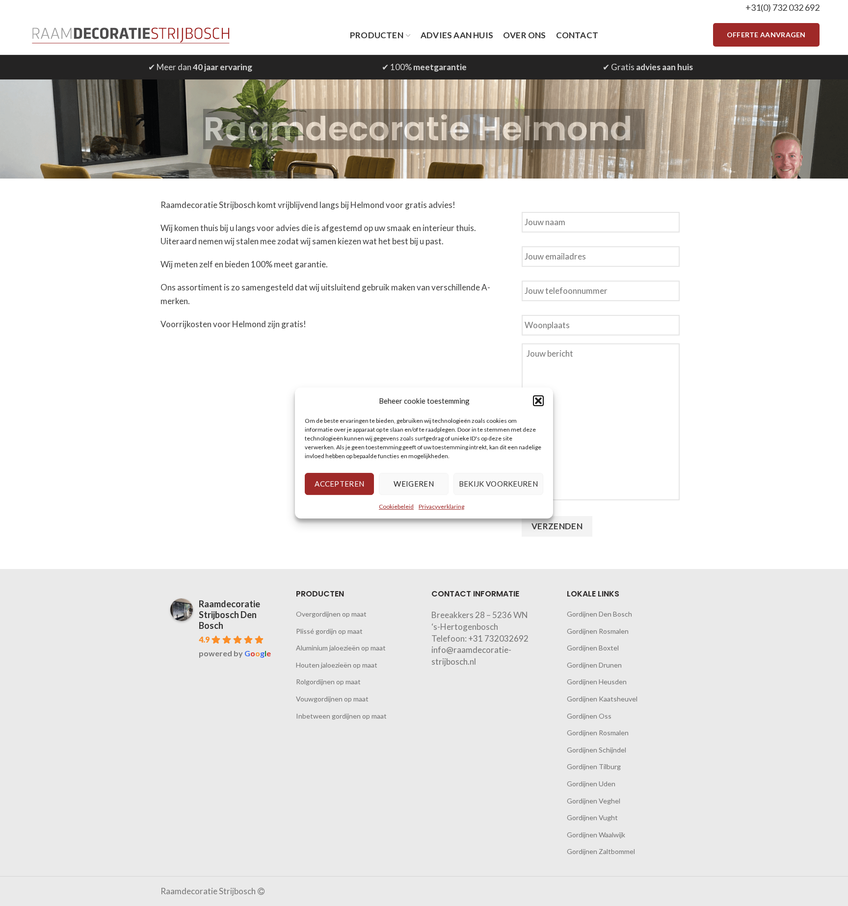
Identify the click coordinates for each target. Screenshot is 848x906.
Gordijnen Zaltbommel (601, 851)
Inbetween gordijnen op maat (341, 716)
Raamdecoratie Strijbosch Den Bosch (229, 614)
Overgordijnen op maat (331, 614)
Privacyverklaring (441, 506)
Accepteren (339, 483)
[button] (538, 401)
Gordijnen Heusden (597, 681)
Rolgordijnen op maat (328, 681)
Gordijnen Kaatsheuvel (602, 699)
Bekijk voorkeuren (498, 483)
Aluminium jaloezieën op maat (341, 648)
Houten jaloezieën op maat (336, 665)
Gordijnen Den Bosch (599, 614)
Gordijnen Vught (592, 817)
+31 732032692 (498, 638)
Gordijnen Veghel (593, 801)
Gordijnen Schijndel (596, 750)
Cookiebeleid (396, 506)
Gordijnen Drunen (594, 665)
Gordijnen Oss (589, 716)
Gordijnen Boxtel (593, 648)
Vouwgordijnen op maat (332, 699)
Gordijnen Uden (591, 783)
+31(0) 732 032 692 (782, 7)
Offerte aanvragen (766, 34)
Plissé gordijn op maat (329, 631)
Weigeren (413, 483)
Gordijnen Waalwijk (596, 834)
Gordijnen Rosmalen (598, 631)
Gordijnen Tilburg (594, 766)
